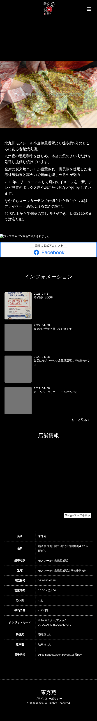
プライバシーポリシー (48, 698)
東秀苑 (48, 692)
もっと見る (79, 420)
